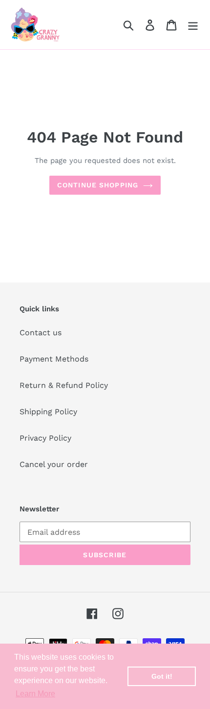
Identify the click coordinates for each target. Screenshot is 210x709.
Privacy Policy (45, 438)
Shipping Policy (48, 411)
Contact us (41, 332)
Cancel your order (54, 464)
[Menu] (193, 25)
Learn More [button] (35, 693)
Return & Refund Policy (64, 385)
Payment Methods (54, 359)
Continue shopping (97, 185)
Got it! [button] (161, 676)
